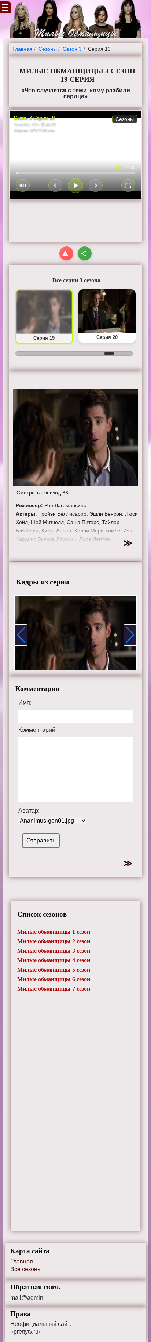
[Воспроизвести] (75, 185)
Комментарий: (37, 730)
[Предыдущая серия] (55, 185)
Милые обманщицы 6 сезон (53, 979)
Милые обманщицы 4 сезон (53, 960)
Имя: (25, 703)
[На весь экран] (128, 185)
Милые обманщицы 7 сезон (53, 989)
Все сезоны (26, 1269)
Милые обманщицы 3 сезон (53, 951)
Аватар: (29, 811)
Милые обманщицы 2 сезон (53, 941)
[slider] (75, 173)
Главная (21, 1261)
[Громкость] (23, 185)
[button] (20, 635)
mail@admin (26, 1298)
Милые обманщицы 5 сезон (53, 970)
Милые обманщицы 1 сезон (53, 932)
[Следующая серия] (96, 185)
